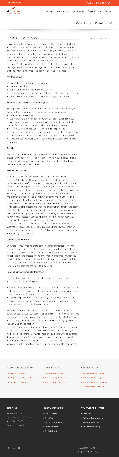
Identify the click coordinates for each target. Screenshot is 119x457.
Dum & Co (93, 451)
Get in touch (16, 2)
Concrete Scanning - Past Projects (55, 378)
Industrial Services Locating (91, 427)
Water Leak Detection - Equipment (93, 378)
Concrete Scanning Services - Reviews (56, 382)
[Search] (111, 23)
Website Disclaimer (51, 427)
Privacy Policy (49, 418)
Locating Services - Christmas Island (19, 378)
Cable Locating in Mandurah (17, 373)
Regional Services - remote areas (93, 418)
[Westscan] (13, 10)
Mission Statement (51, 431)
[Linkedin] (14, 448)
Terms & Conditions (51, 414)
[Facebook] (9, 448)
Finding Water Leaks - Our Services (94, 373)
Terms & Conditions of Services (54, 422)
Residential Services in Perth (91, 422)
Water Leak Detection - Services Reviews (95, 382)
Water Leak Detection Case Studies (94, 386)
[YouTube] (19, 448)
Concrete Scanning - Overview (54, 373)
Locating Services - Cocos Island (18, 382)
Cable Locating (87, 414)
